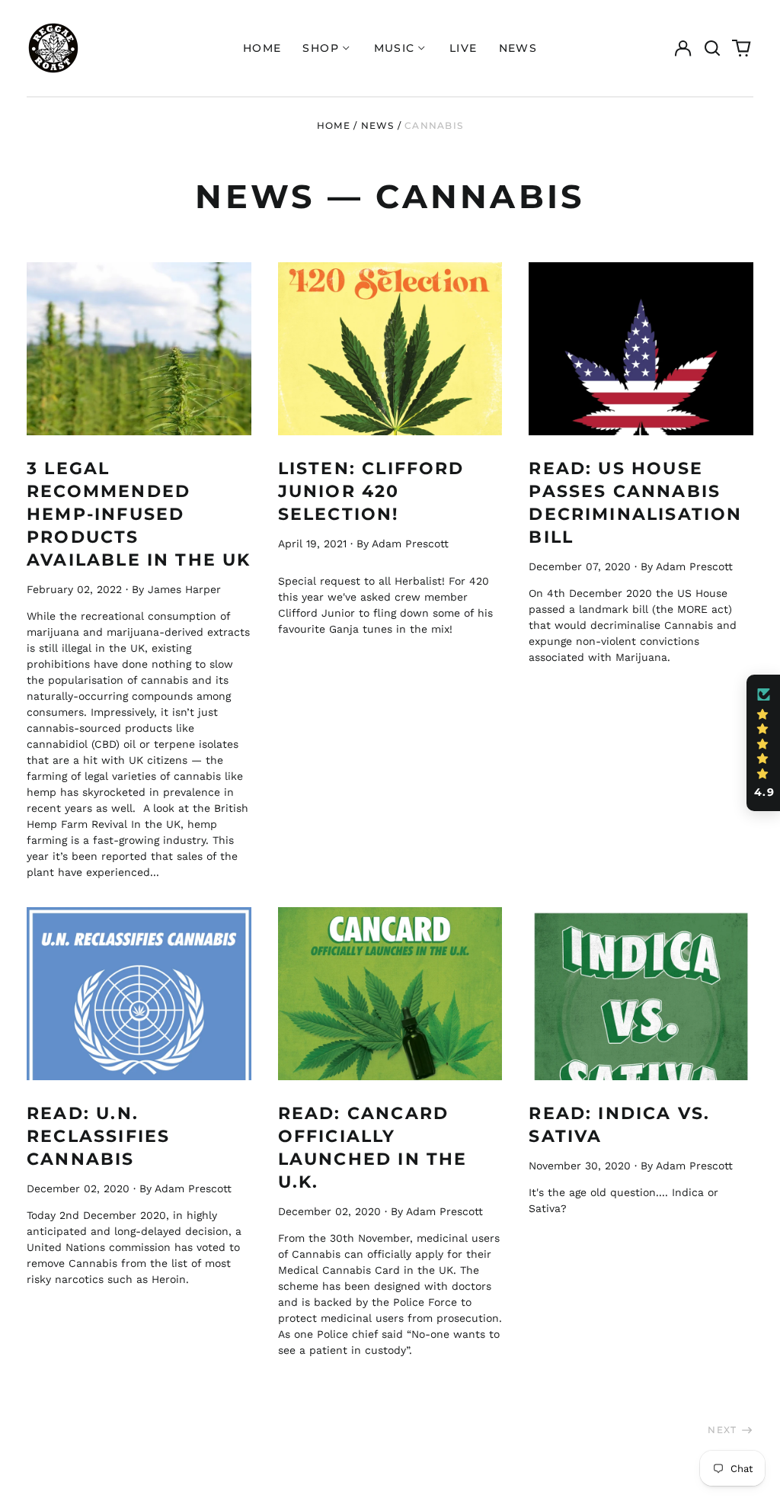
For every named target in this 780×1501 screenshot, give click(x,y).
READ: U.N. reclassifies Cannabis (98, 1136)
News (518, 48)
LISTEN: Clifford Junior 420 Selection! (371, 491)
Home (262, 48)
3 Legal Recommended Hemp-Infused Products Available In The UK (139, 513)
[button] (712, 48)
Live (463, 48)
